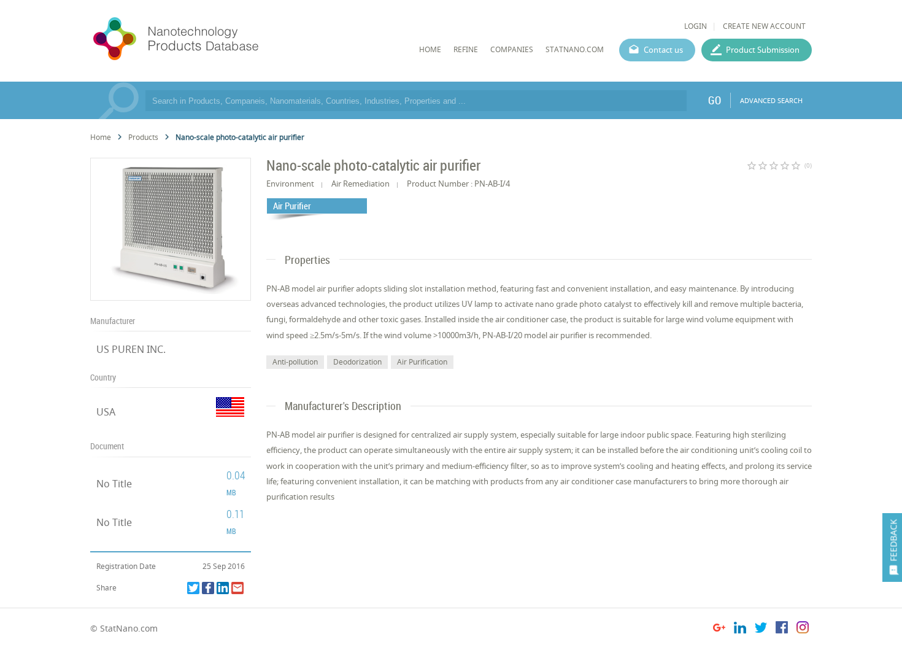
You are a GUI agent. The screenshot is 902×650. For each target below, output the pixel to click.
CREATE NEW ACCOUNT (764, 26)
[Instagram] (802, 629)
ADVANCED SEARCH (771, 100)
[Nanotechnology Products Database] (212, 39)
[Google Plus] (719, 629)
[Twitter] (193, 588)
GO (714, 100)
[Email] (237, 588)
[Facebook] (208, 588)
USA (105, 412)
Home (100, 137)
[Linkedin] (223, 588)
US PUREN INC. (131, 349)
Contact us (663, 49)
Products (143, 137)
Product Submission (763, 49)
